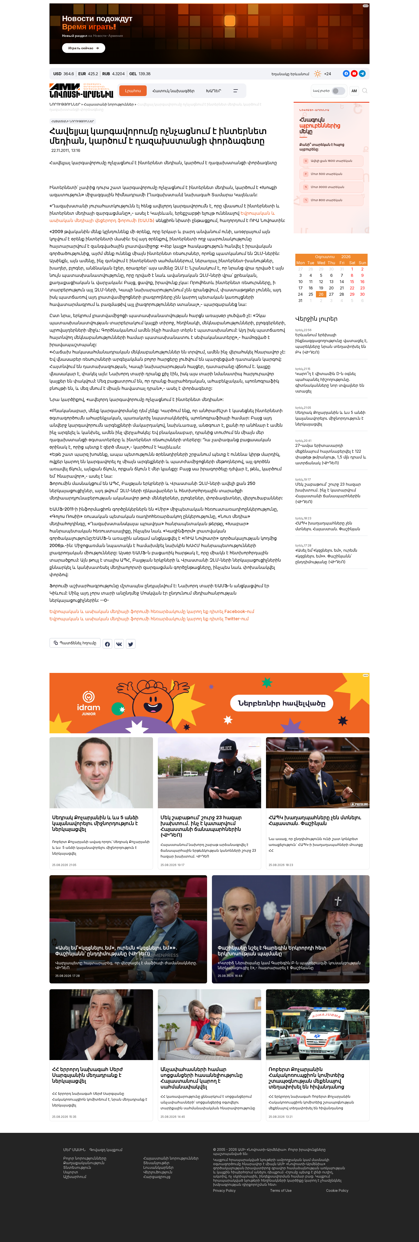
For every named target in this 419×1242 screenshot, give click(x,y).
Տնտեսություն (77, 1167)
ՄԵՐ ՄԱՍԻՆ (74, 1149)
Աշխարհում (74, 1176)
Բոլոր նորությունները (84, 1158)
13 (331, 281)
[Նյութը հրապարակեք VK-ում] (119, 644)
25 (311, 294)
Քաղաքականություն (84, 1162)
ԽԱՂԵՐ (213, 90)
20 (331, 288)
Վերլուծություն (157, 1172)
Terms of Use (281, 1190)
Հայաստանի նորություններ (72, 121)
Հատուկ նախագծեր (173, 90)
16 (362, 281)
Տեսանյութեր (156, 1162)
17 (300, 288)
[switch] (338, 91)
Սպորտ (70, 1172)
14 (342, 281)
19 (321, 288)
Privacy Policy (224, 1190)
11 (311, 281)
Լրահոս (133, 90)
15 (352, 281)
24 (300, 294)
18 (311, 288)
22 (352, 288)
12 (321, 281)
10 (300, 281)
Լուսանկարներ (158, 1167)
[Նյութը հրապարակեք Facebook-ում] (107, 644)
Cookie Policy (337, 1190)
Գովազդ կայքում (105, 1149)
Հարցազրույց (156, 1176)
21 (342, 288)
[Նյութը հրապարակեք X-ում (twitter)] (130, 644)
